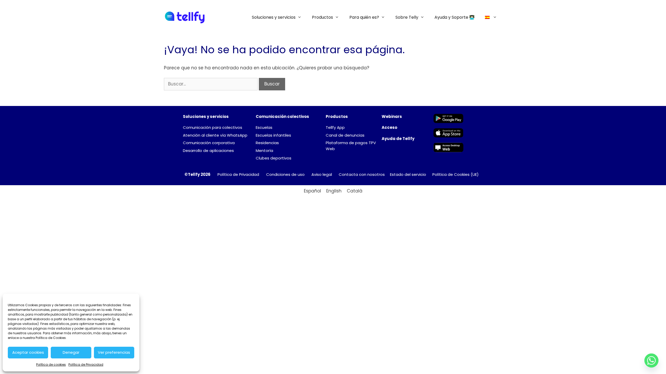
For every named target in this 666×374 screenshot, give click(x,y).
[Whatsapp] (651, 360)
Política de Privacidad (85, 364)
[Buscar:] (211, 84)
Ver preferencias (114, 352)
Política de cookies (51, 364)
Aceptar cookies (28, 352)
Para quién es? (364, 17)
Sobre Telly (406, 17)
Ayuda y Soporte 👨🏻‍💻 (454, 17)
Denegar (71, 352)
